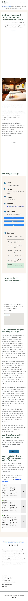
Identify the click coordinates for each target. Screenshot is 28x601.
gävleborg (4, 6)
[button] (20, 3)
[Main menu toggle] (25, 3)
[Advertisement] (14, 52)
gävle (9, 6)
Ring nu (14, 451)
